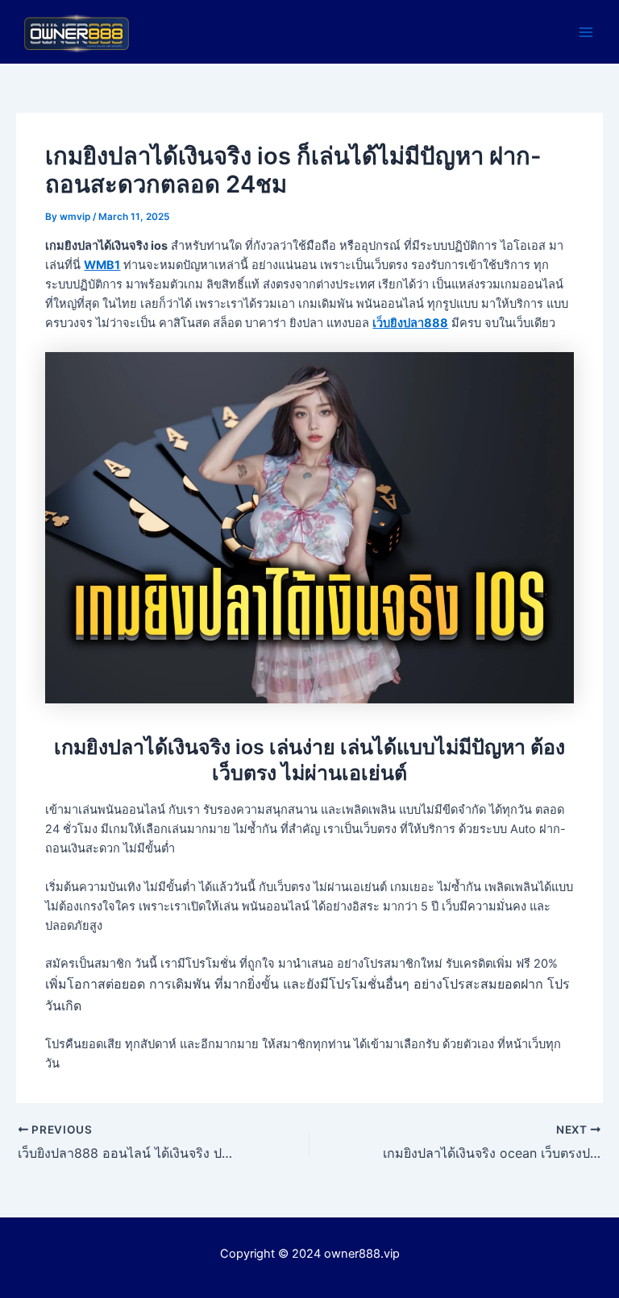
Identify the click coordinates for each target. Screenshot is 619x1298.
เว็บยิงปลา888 (410, 323)
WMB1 (102, 265)
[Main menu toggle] (586, 32)
